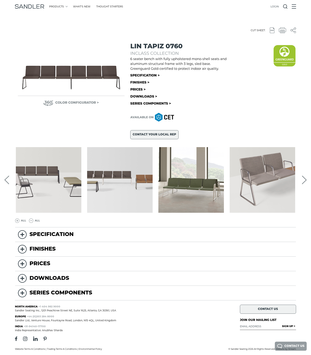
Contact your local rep (154, 134)
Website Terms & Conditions (30, 349)
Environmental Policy (90, 349)
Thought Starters (109, 6)
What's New (82, 6)
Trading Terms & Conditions (62, 349)
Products (56, 6)
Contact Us (294, 346)
